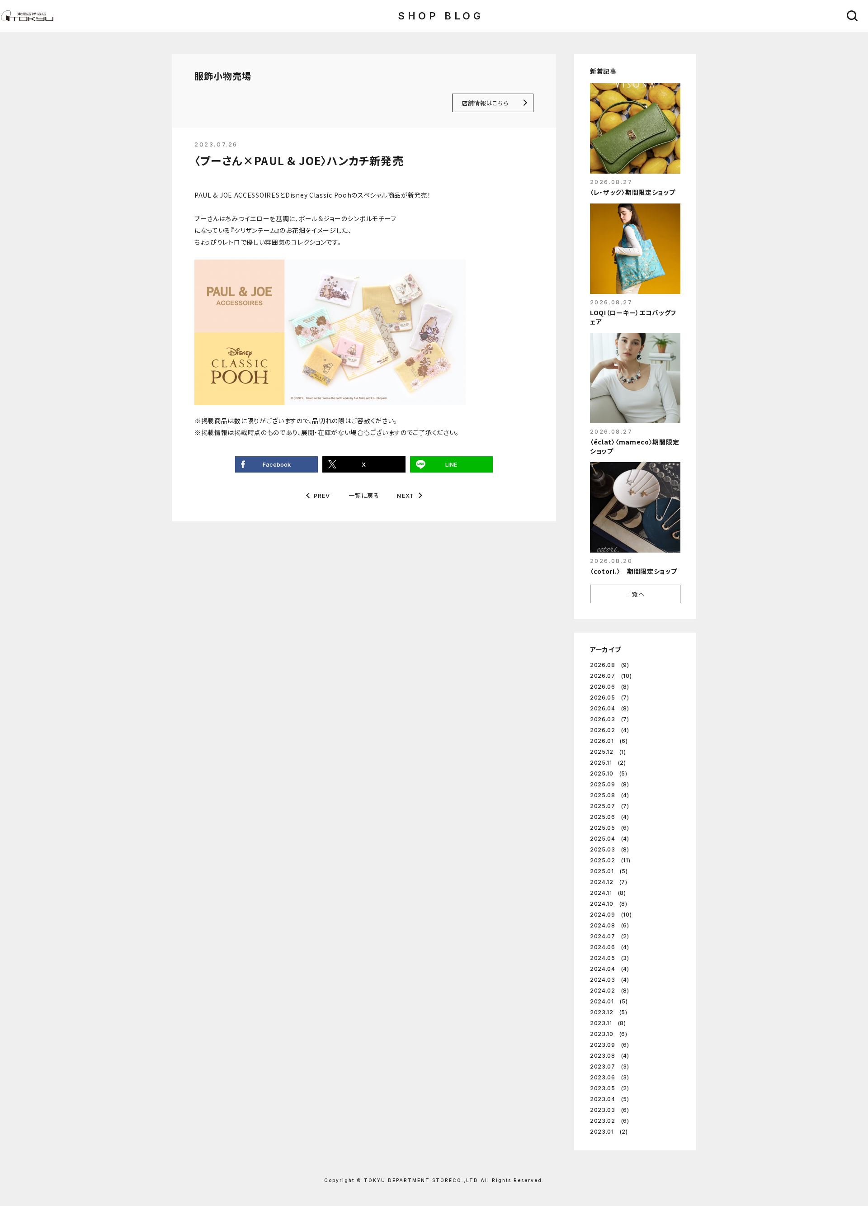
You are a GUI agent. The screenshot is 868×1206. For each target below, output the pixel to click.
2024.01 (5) (609, 1001)
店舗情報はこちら (485, 103)
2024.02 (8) (609, 990)
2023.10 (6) (608, 1034)
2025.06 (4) (609, 816)
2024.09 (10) (611, 914)
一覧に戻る (364, 495)
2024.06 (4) (609, 947)
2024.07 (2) (609, 936)
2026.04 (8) (609, 708)
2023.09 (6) (609, 1044)
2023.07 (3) (609, 1066)
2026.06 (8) (609, 686)
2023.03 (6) (609, 1110)
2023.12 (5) (608, 1012)
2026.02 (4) (609, 730)
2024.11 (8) (608, 892)
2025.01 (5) (609, 871)
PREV (322, 496)
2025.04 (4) (609, 838)
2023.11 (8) (608, 1023)
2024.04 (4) (609, 968)
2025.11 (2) (608, 762)
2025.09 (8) (609, 784)
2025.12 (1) (608, 751)
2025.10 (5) (608, 773)
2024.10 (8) (608, 903)
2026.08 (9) (609, 665)
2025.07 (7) (609, 806)
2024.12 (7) (608, 882)
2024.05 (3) (609, 958)
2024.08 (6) (609, 925)
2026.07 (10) (611, 675)
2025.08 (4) (609, 795)
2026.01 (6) (609, 741)
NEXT (405, 496)
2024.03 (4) (609, 979)
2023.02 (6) (609, 1120)
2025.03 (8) (609, 849)
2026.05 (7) (609, 697)
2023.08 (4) (609, 1055)
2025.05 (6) (609, 827)
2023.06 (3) (609, 1077)
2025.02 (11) (610, 860)
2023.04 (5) (609, 1099)
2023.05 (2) (609, 1088)
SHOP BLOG (440, 16)
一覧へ (635, 594)
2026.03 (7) (609, 719)
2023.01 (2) (609, 1131)
